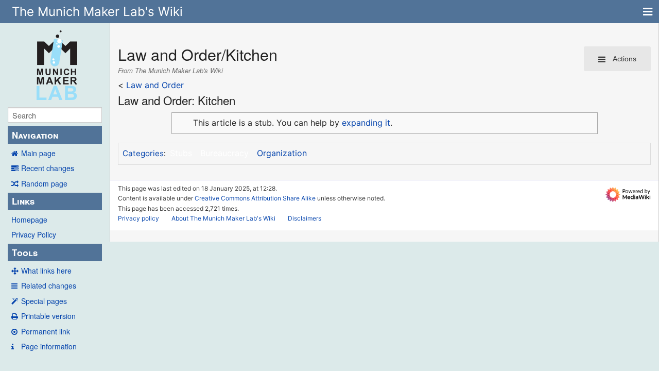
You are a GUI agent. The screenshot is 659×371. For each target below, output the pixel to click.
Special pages (44, 301)
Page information (49, 346)
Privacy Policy (33, 234)
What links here (46, 270)
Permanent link (45, 331)
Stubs (181, 153)
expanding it (366, 122)
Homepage (29, 219)
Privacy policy (138, 218)
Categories (143, 153)
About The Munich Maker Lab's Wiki (223, 218)
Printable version (48, 316)
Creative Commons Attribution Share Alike (255, 198)
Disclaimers (304, 218)
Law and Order (155, 85)
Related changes (48, 285)
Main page (38, 153)
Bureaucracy (224, 153)
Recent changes (47, 168)
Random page (44, 183)
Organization (282, 153)
